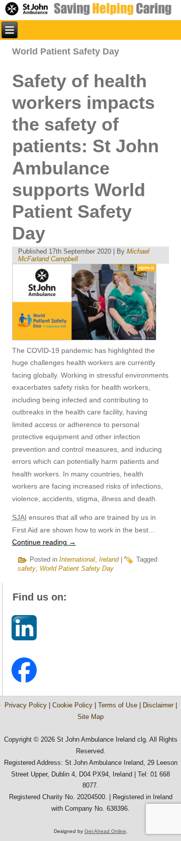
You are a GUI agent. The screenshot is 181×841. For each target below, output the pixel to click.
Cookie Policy (72, 705)
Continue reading (44, 542)
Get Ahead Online (105, 831)
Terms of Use (117, 705)
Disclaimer (158, 705)
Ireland (109, 559)
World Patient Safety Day (77, 568)
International (77, 559)
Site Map (90, 716)
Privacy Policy (26, 705)
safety (27, 568)
